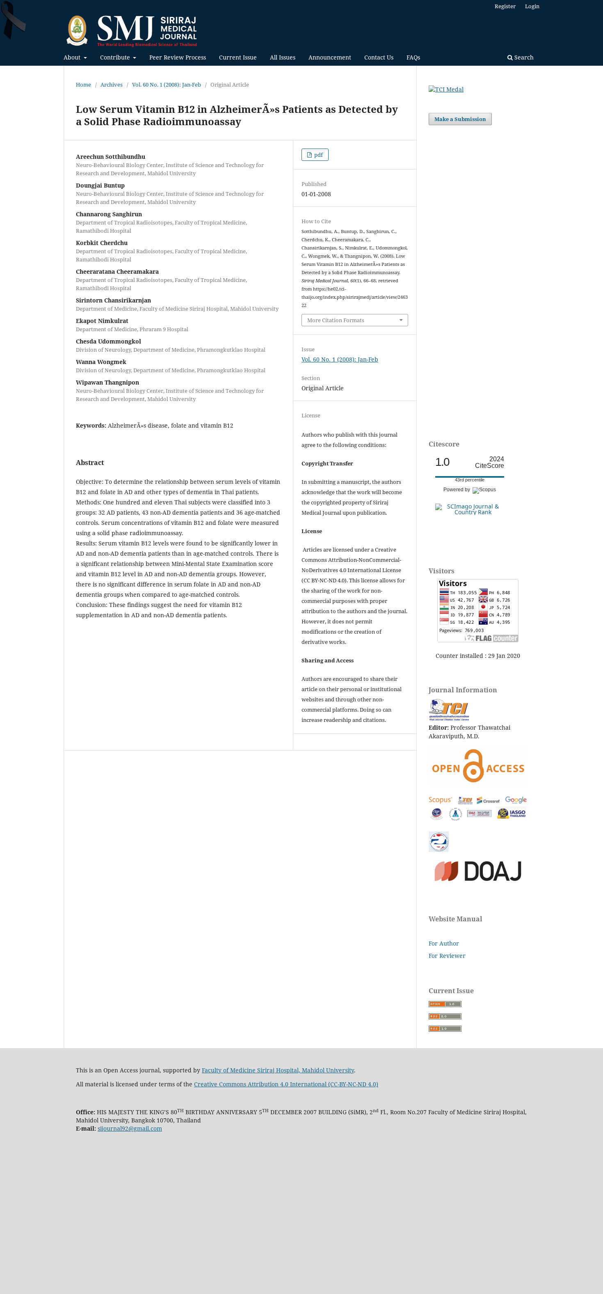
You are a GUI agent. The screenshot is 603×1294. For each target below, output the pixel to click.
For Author (444, 943)
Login (532, 6)
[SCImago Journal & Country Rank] (469, 512)
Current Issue (238, 57)
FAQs (413, 57)
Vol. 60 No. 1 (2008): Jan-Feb (166, 84)
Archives (111, 84)
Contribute (116, 57)
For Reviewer (447, 956)
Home (83, 84)
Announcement (329, 57)
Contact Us (378, 57)
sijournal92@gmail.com (130, 1128)
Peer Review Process (177, 57)
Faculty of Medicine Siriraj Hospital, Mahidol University (278, 1070)
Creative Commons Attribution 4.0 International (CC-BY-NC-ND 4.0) (286, 1084)
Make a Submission (460, 119)
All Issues (282, 57)
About (73, 57)
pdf (318, 154)
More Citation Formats (335, 320)
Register (505, 6)
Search (523, 57)
